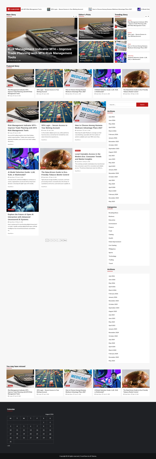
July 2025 (112, 155)
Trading (111, 260)
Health (129, 32)
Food (110, 231)
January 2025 (113, 169)
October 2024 (113, 177)
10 (61, 240)
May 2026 (112, 124)
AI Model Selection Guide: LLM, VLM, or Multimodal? (133, 9)
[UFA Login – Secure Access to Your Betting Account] (41, 40)
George (11, 60)
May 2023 (112, 201)
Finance (82, 28)
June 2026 (112, 120)
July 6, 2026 (17, 60)
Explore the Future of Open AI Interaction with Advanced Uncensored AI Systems (20, 217)
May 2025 (112, 162)
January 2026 (113, 138)
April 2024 (112, 187)
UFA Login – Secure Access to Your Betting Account (43, 9)
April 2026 (112, 127)
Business (78, 150)
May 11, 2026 (20, 222)
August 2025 (113, 152)
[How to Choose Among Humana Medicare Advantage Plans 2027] (120, 34)
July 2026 (112, 117)
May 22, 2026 (135, 93)
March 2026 (112, 131)
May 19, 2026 (87, 161)
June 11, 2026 (78, 93)
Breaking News (113, 213)
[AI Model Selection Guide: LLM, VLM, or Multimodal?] (120, 46)
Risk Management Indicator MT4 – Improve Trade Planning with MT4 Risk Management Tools (95, 33)
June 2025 (112, 159)
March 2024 (112, 191)
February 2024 (113, 194)
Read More (10, 144)
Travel (111, 263)
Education (112, 220)
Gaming (10, 49)
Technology (130, 44)
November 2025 (114, 141)
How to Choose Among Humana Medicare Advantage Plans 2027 (88, 9)
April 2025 (112, 166)
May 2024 (112, 184)
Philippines (112, 249)
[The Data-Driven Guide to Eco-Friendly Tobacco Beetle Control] (120, 57)
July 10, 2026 (90, 37)
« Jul (8, 445)
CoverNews (84, 456)
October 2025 (113, 145)
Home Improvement (115, 241)
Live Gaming (112, 245)
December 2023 (114, 198)
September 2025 (114, 148)
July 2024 (112, 180)
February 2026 (113, 134)
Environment (113, 223)
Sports (111, 252)
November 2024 (114, 173)
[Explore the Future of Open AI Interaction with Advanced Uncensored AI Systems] (22, 201)
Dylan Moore (70, 93)
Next (65, 240)
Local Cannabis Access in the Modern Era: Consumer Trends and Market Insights (88, 156)
